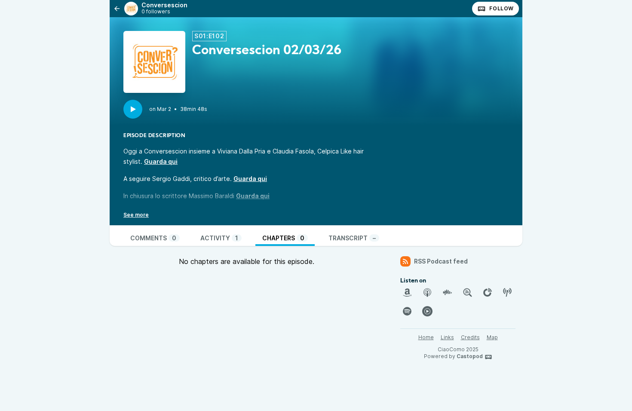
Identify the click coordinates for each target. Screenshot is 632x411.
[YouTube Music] (427, 311)
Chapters (283, 238)
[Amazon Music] (407, 292)
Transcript (352, 238)
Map (492, 337)
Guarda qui (161, 161)
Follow (501, 8)
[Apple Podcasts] (427, 292)
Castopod (470, 356)
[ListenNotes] (467, 292)
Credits (470, 337)
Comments (153, 238)
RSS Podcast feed (441, 261)
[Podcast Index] (507, 292)
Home (426, 337)
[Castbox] (447, 292)
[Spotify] (407, 311)
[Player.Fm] (487, 292)
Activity (219, 238)
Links (447, 337)
